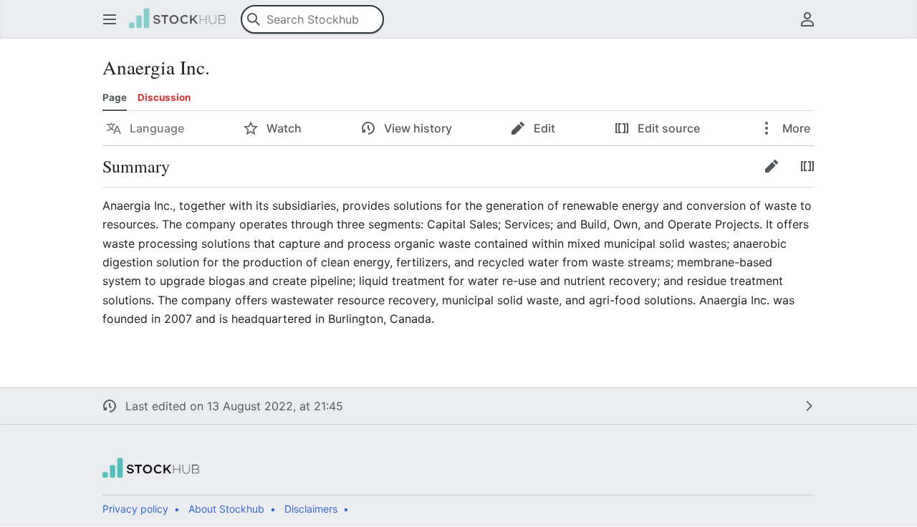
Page (114, 97)
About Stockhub (226, 509)
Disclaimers (310, 509)
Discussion (164, 97)
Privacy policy (135, 509)
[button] (109, 19)
